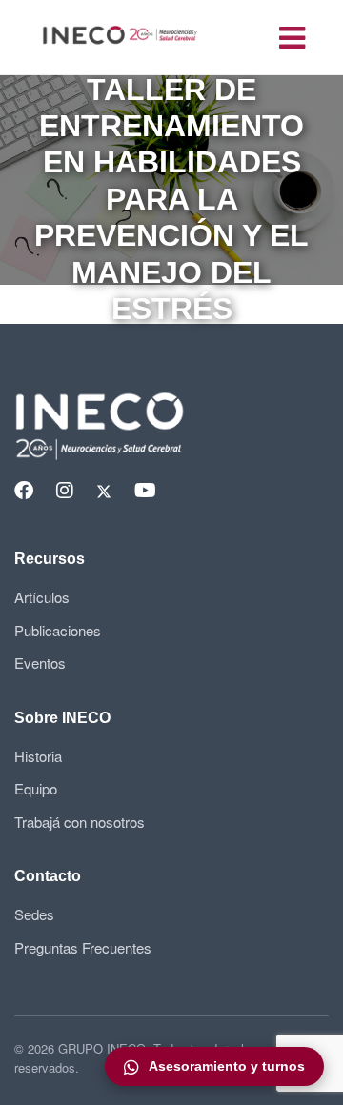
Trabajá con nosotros (79, 822)
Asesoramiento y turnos (227, 1066)
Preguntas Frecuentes (82, 947)
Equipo (35, 788)
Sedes (34, 914)
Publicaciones (57, 630)
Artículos (42, 597)
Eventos (40, 663)
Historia (38, 756)
